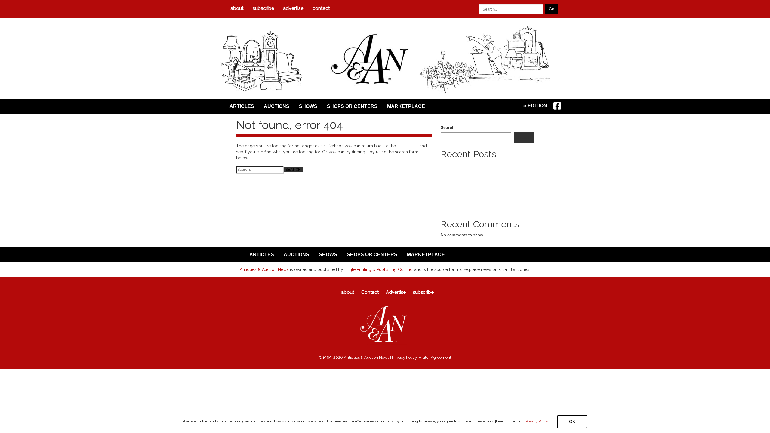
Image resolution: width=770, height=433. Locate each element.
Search (448, 127)
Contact (321, 8)
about (237, 8)
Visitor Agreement (435, 357)
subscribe (263, 8)
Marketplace (406, 106)
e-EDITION (535, 105)
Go (551, 8)
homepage (407, 145)
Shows (308, 106)
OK (572, 421)
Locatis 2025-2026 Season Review (474, 176)
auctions (276, 106)
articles (241, 106)
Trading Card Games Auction (468, 182)
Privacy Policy (537, 421)
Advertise (293, 8)
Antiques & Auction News (264, 269)
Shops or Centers (352, 106)
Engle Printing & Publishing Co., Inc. (378, 269)
